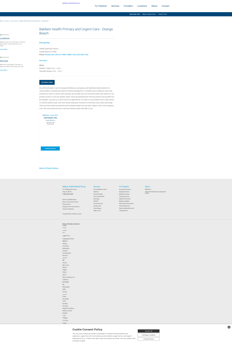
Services (115, 6)
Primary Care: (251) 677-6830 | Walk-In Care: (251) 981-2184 (66, 55)
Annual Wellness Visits (100, 189)
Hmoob (65, 262)
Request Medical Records (126, 208)
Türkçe (65, 323)
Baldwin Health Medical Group (74, 187)
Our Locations (14, 21)
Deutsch (65, 255)
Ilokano (65, 267)
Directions (43, 60)
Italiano (65, 270)
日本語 (64, 272)
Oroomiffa (66, 246)
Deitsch (65, 291)
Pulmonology (97, 208)
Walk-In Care (97, 210)
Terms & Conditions (68, 209)
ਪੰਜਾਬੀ (64, 301)
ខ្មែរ (63, 284)
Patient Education (124, 206)
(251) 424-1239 (68, 194)
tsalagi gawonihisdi (68, 238)
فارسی (64, 294)
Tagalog (65, 318)
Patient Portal (162, 14)
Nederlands (66, 248)
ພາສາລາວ (65, 279)
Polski (64, 296)
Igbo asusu (66, 265)
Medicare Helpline (124, 201)
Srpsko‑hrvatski (67, 310)
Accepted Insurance (125, 189)
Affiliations (148, 189)
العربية (64, 230)
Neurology (96, 199)
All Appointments (124, 191)
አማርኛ (64, 227)
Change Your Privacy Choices (71, 206)
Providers (128, 6)
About (154, 6)
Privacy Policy (67, 204)
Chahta (65, 243)
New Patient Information (126, 203)
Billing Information (124, 194)
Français (65, 250)
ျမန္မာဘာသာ (66, 235)
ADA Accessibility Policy (69, 199)
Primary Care (97, 206)
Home (1, 21)
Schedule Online (47, 82)
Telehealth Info (123, 210)
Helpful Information (124, 199)
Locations (142, 6)
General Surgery (98, 194)
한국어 (64, 274)
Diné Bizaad (66, 287)
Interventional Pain (99, 196)
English (65, 225)
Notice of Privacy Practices (70, 202)
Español (65, 313)
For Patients (101, 6)
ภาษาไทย (65, 320)
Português (66, 299)
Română (65, 303)
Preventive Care (98, 203)
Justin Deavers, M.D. (50, 118)
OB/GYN (96, 201)
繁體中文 (65, 241)
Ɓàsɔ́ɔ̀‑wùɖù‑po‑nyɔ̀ (68, 277)
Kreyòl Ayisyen (67, 253)
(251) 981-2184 (50, 122)
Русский (65, 306)
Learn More (3, 49)
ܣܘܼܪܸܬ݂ (64, 315)
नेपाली (64, 289)
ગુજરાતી (65, 258)
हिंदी (63, 260)
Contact (165, 6)
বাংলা (64, 232)
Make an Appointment (149, 14)
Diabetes (96, 191)
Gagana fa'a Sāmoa (68, 308)
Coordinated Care (124, 196)
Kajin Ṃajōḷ (66, 282)
